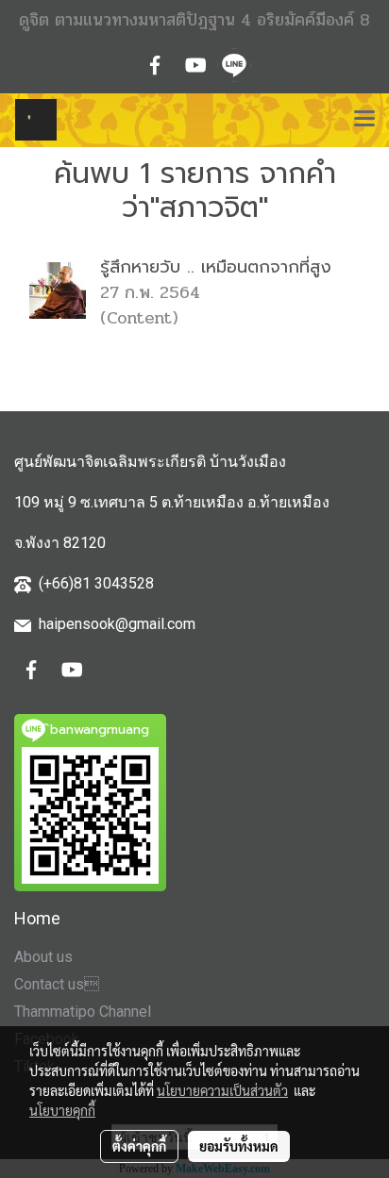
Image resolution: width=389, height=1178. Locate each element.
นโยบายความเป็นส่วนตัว (222, 1090)
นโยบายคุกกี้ (62, 1110)
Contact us (56, 984)
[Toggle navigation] (364, 120)
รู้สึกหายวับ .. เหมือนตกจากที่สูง (215, 267)
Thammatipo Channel (82, 1011)
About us (43, 957)
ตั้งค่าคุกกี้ (139, 1145)
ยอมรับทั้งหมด (239, 1145)
